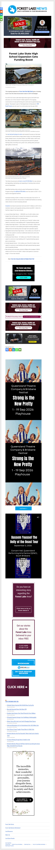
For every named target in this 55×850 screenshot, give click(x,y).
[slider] (22, 577)
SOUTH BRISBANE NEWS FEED (12, 701)
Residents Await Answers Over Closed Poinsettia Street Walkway (21, 713)
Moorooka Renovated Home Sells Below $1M (16, 709)
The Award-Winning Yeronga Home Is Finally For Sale (18, 739)
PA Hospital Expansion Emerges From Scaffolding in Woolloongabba (21, 717)
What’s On (7, 835)
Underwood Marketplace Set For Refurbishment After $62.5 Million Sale (23, 725)
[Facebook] (7, 349)
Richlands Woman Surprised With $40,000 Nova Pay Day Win (20, 705)
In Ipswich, (7, 206)
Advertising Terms (27, 844)
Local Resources (9, 831)
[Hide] (0, 22)
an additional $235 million (20, 191)
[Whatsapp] (16, 349)
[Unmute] (34, 577)
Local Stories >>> (23, 508)
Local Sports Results (10, 838)
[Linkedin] (13, 349)
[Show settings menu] (37, 577)
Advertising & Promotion (9, 845)
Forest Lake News (8, 843)
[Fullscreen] (40, 577)
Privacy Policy (7, 844)
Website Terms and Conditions (17, 844)
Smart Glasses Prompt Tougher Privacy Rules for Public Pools (20, 729)
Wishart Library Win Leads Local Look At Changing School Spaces (21, 721)
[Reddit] (10, 349)
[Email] (19, 349)
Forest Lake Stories (9, 824)
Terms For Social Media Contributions (39, 844)
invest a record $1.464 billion (26, 181)
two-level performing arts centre (15, 134)
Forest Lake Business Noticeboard (12, 828)
